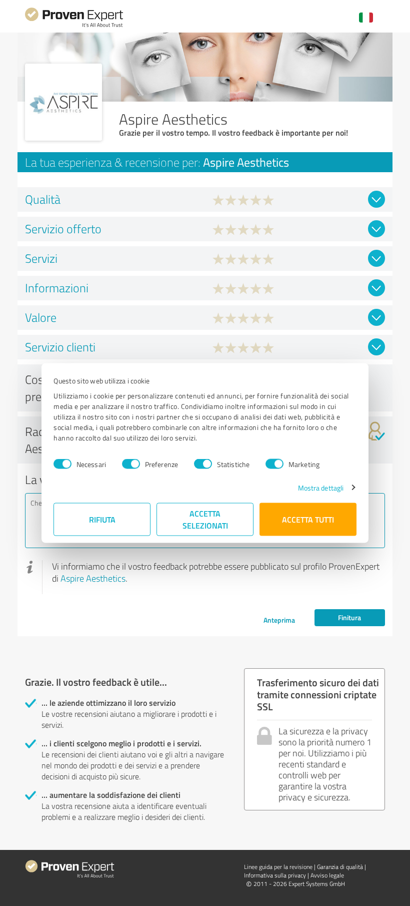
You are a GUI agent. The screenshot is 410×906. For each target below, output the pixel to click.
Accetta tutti (308, 519)
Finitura (349, 617)
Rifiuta (102, 519)
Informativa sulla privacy (275, 875)
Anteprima (279, 620)
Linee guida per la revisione (278, 866)
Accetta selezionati (205, 519)
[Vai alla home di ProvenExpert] (74, 26)
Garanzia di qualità (340, 866)
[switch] (131, 464)
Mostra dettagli (321, 487)
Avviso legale (327, 875)
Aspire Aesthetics (93, 578)
